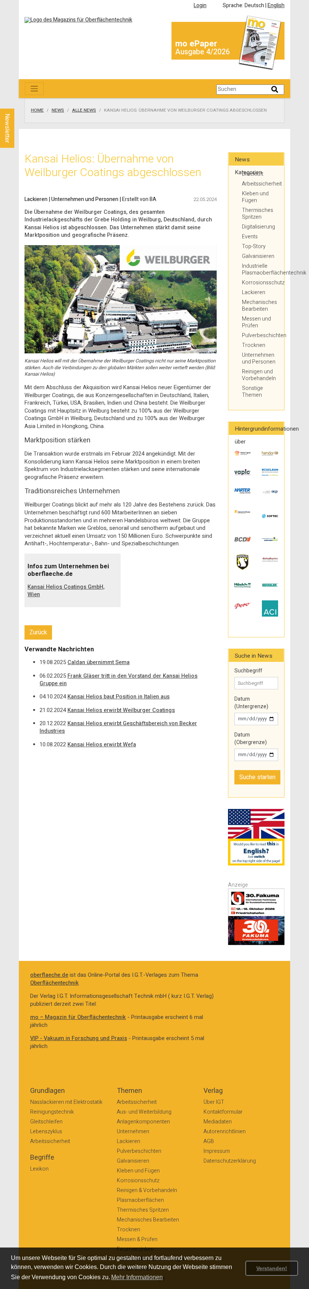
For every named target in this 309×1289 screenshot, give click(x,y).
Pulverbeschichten (260, 335)
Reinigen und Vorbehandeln (259, 375)
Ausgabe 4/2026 (202, 51)
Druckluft (252, 174)
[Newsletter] (19, 101)
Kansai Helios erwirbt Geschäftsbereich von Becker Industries (118, 727)
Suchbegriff (248, 671)
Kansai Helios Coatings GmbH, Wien (66, 591)
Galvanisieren (258, 256)
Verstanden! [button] (271, 1268)
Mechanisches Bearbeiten (259, 305)
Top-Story (254, 246)
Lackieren (253, 292)
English (276, 5)
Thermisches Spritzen (257, 213)
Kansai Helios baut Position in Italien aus (118, 697)
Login (200, 5)
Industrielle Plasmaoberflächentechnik (260, 269)
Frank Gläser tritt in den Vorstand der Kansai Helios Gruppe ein (118, 680)
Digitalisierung (258, 227)
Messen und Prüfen (256, 322)
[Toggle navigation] (34, 88)
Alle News (84, 110)
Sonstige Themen (252, 391)
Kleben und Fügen (255, 197)
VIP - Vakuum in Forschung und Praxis (78, 1038)
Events (250, 237)
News (58, 110)
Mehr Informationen (137, 1277)
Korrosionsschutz (260, 283)
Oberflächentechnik (54, 983)
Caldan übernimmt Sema (98, 662)
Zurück (38, 632)
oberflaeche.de (49, 975)
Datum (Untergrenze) (251, 702)
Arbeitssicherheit (260, 184)
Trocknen (253, 345)
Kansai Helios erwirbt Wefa (101, 745)
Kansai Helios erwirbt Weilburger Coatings (121, 710)
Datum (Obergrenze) (250, 738)
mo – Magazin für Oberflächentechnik (78, 1017)
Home (37, 110)
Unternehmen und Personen (258, 358)
